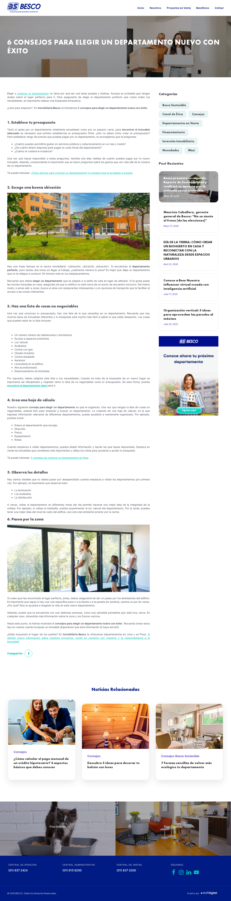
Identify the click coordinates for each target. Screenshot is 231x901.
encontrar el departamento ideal (27, 385)
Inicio (140, 7)
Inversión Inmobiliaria (178, 141)
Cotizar (219, 7)
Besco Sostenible (174, 105)
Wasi (191, 150)
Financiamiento (173, 132)
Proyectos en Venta (179, 7)
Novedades (170, 150)
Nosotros (155, 7)
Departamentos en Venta (180, 123)
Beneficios (202, 7)
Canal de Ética (172, 114)
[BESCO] (24, 8)
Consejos (198, 114)
